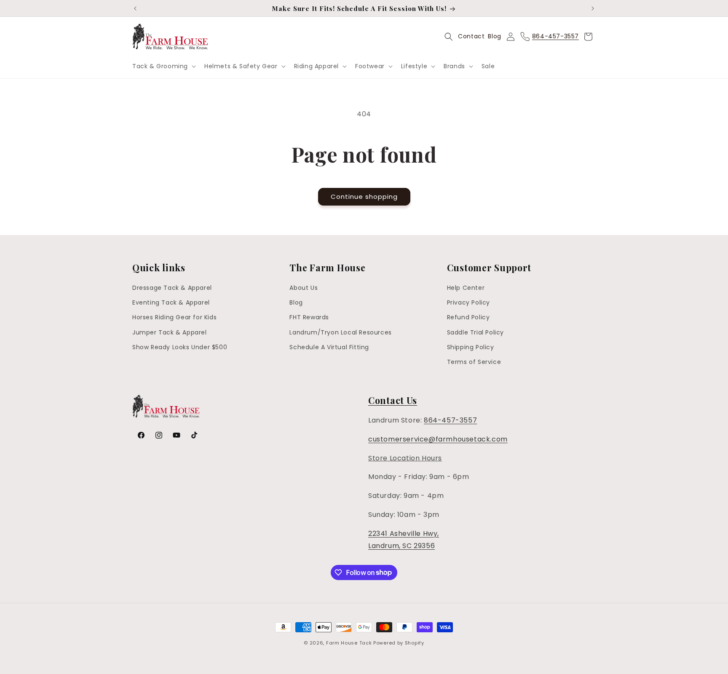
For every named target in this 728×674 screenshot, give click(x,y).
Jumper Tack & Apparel (169, 332)
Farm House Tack (349, 642)
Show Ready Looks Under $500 (179, 347)
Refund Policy (468, 317)
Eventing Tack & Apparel (171, 302)
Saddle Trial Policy (475, 332)
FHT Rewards (309, 317)
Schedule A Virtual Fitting (329, 347)
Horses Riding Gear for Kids (174, 317)
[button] (163, 66)
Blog (494, 36)
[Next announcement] (592, 8)
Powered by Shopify (398, 642)
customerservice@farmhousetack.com (438, 439)
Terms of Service (474, 362)
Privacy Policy (468, 302)
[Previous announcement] (135, 8)
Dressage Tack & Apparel (172, 288)
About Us (303, 288)
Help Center (466, 288)
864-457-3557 (450, 420)
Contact (471, 36)
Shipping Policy (470, 347)
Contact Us (392, 400)
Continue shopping (364, 196)
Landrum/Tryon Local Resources (340, 332)
